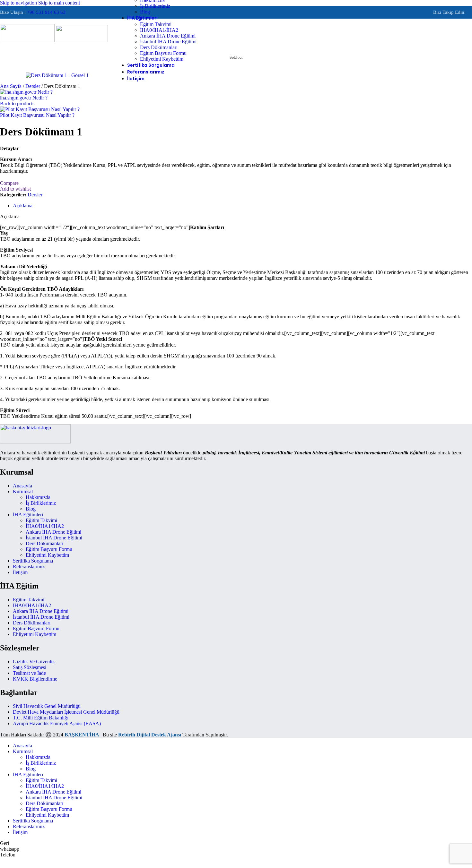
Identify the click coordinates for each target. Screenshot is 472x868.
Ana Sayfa (11, 86)
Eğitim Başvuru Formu (163, 53)
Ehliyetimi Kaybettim (161, 59)
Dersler (33, 86)
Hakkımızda (38, 497)
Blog (145, 11)
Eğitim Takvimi (155, 24)
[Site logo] (28, 40)
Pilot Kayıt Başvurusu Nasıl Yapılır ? (37, 115)
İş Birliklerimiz (155, 6)
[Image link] (35, 441)
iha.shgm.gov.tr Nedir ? (24, 97)
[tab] (22, 205)
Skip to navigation (19, 2)
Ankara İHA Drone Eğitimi (168, 36)
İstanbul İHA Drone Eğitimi (168, 41)
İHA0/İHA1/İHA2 (159, 30)
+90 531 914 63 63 (46, 12)
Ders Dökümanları (159, 47)
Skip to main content (59, 2)
